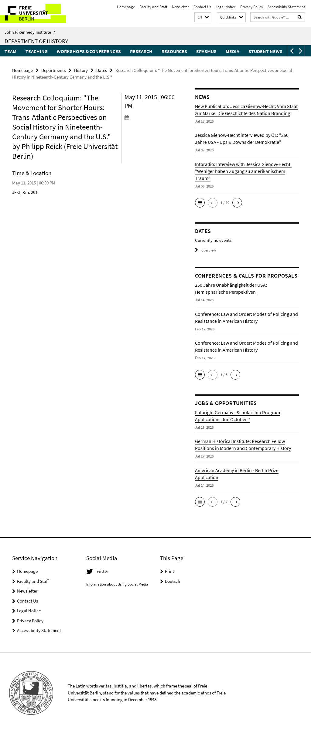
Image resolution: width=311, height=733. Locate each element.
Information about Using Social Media (117, 584)
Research (141, 51)
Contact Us (202, 6)
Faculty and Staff (153, 6)
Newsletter (180, 6)
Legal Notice (226, 6)
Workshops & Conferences (89, 51)
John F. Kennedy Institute (30, 32)
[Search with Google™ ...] (300, 17)
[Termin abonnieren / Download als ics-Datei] (150, 117)
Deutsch (172, 581)
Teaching (37, 51)
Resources (174, 51)
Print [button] (169, 571)
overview (208, 250)
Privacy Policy (251, 6)
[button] (202, 17)
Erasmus (206, 51)
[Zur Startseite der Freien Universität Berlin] (40, 13)
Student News (265, 51)
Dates (101, 70)
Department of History (36, 41)
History (81, 70)
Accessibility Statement (286, 6)
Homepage (126, 6)
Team (10, 51)
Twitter (101, 571)
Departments (53, 70)
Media (232, 51)
